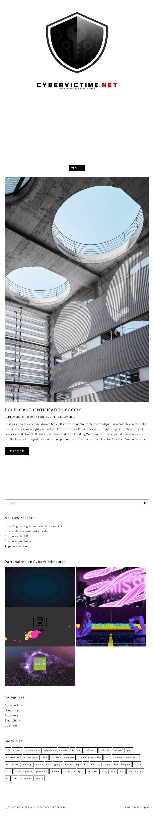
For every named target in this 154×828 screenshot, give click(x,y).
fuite (48, 764)
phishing (55, 771)
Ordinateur (11, 715)
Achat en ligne (13, 705)
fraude (39, 764)
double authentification (125, 757)
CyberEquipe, (47, 416)
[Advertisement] (77, 133)
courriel (118, 750)
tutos (113, 771)
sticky (104, 771)
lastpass (125, 764)
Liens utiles (12, 710)
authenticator (32, 750)
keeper (107, 764)
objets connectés (24, 771)
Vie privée (11, 725)
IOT (86, 764)
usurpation (26, 778)
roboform (92, 771)
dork (107, 757)
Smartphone (12, 720)
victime (39, 778)
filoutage (27, 764)
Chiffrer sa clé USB (16, 536)
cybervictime (31, 757)
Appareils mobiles (16, 546)
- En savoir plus (140, 807)
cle (72, 750)
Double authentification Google (43, 409)
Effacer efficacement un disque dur (27, 531)
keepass (95, 764)
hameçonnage (73, 764)
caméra (63, 750)
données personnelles (89, 757)
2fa (8, 750)
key (116, 764)
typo (122, 771)
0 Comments (66, 416)
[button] (77, 168)
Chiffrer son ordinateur (19, 541)
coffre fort (105, 750)
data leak (69, 757)
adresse (17, 750)
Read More (17, 451)
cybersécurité (13, 757)
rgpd (80, 771)
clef (79, 750)
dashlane (56, 757)
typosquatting (135, 771)
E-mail (126, 807)
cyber (129, 750)
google (58, 764)
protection (69, 771)
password (41, 771)
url (7, 778)
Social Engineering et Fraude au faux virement (33, 526)
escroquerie (12, 764)
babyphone (50, 750)
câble (44, 757)
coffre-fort (90, 750)
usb (15, 778)
